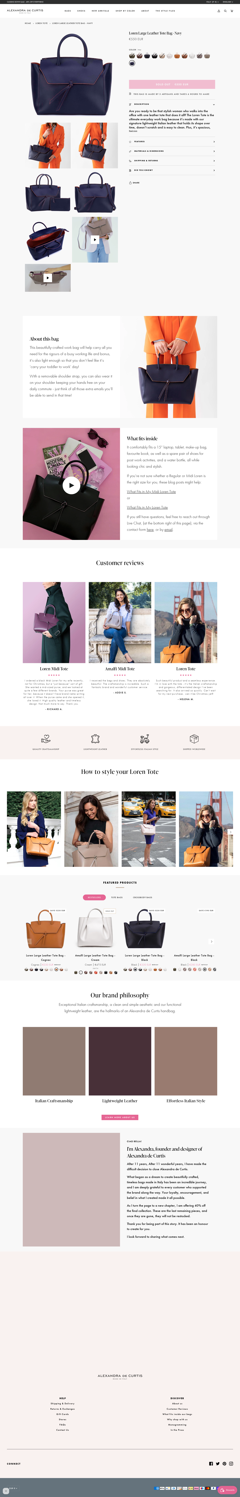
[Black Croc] (155, 56)
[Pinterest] (224, 1464)
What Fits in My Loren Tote (147, 507)
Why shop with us (177, 1419)
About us (177, 1403)
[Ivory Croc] (193, 56)
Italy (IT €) (211, 2)
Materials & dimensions (149, 151)
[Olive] (133, 56)
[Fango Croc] (163, 56)
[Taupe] (200, 56)
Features (139, 141)
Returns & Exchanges (62, 1408)
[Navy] (132, 64)
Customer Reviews (177, 1408)
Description (141, 104)
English (227, 2)
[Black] (148, 56)
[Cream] (170, 56)
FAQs (62, 1424)
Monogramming (177, 1424)
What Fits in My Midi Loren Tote (151, 491)
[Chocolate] (140, 56)
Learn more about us (120, 1117)
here (150, 529)
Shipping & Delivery (63, 1403)
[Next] (230, 832)
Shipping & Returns (146, 161)
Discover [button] (177, 1398)
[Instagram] (231, 1464)
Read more (133, 131)
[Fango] (208, 56)
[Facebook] (211, 1464)
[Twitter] (218, 1464)
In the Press (177, 1429)
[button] (68, 11)
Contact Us (62, 1429)
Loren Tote (42, 23)
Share (136, 183)
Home (28, 23)
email (168, 529)
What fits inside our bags (177, 1414)
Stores (62, 1419)
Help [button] (62, 1398)
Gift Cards (62, 1414)
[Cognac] (178, 56)
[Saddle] (185, 56)
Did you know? (143, 170)
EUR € (12, 1488)
